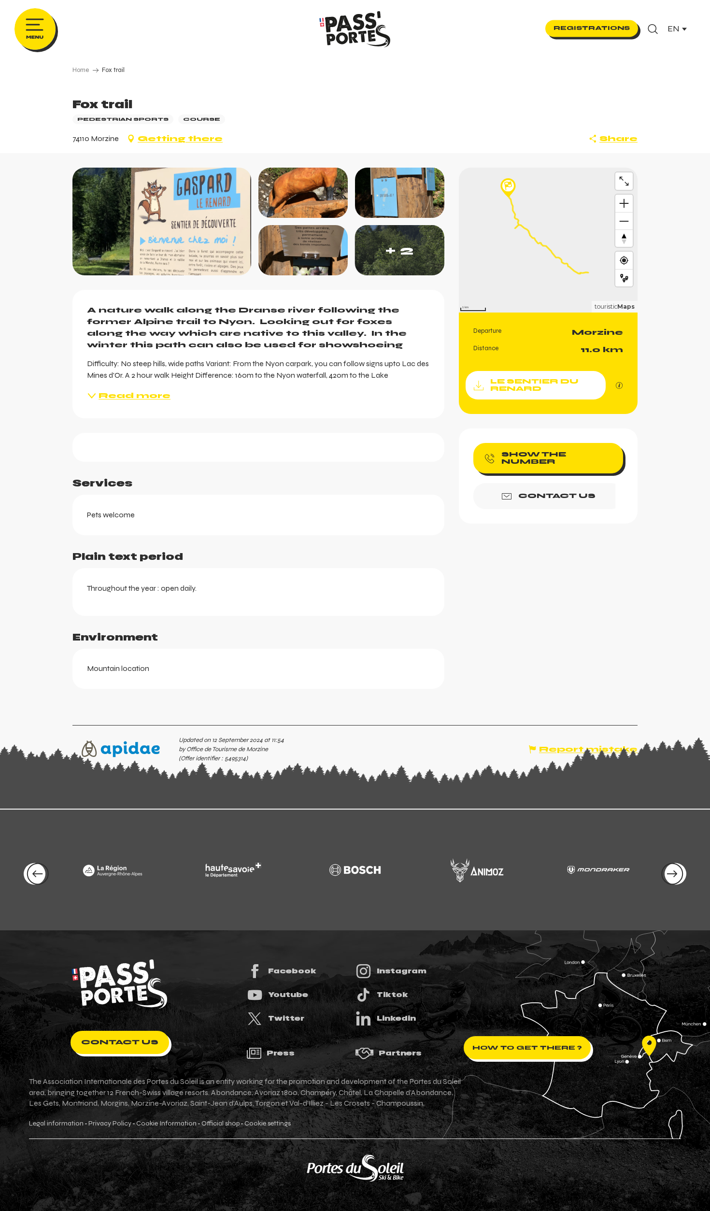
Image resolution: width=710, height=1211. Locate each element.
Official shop (220, 1123)
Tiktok (392, 994)
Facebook (292, 971)
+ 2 (399, 250)
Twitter (286, 1018)
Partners (400, 1053)
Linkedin (396, 1018)
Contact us (119, 1042)
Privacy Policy (109, 1123)
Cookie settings (267, 1123)
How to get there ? (527, 1047)
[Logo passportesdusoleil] (119, 984)
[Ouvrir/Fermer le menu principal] (35, 29)
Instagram (401, 971)
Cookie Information (166, 1123)
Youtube (288, 994)
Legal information (56, 1123)
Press (281, 1053)
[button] (653, 29)
